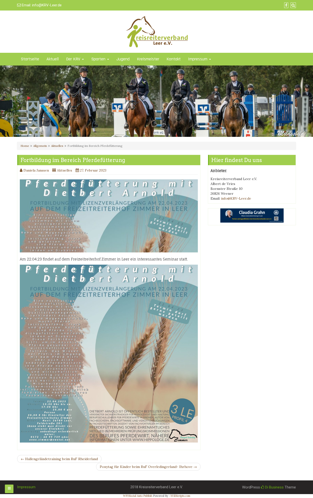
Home (25, 146)
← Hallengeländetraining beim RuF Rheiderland (59, 459)
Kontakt (174, 59)
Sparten (99, 59)
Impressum (198, 59)
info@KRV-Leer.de (47, 5)
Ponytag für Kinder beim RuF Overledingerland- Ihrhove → (148, 467)
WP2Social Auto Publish (137, 496)
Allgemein (40, 146)
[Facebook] (285, 5)
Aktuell (52, 59)
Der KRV (73, 59)
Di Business (274, 487)
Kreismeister (148, 59)
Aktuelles (57, 146)
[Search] (292, 5)
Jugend (123, 59)
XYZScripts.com (180, 496)
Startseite (30, 59)
